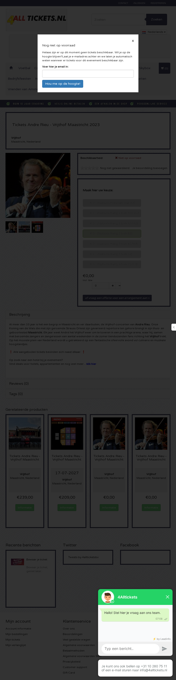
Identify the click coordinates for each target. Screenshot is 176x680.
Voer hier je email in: (55, 66)
